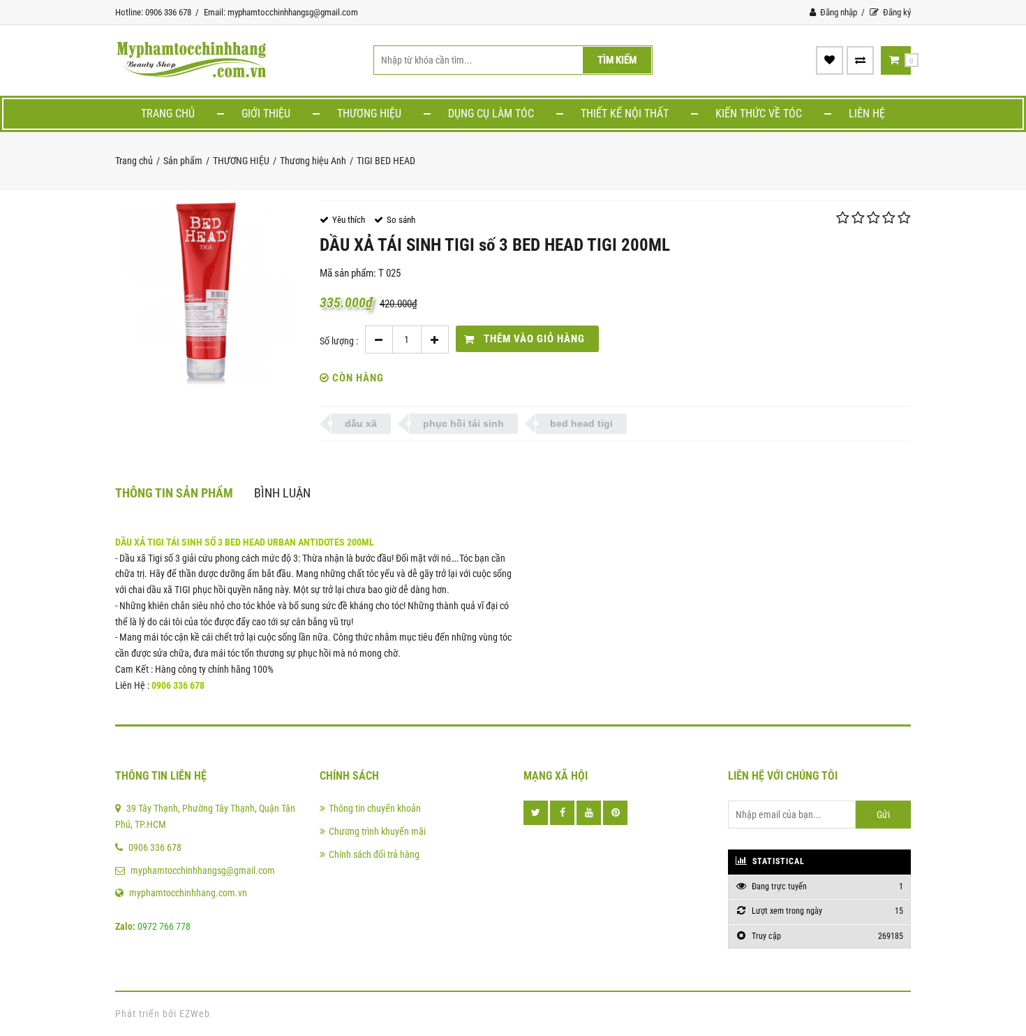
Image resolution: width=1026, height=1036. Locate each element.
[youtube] (589, 813)
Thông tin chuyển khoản (375, 808)
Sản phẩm (182, 160)
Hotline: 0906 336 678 (153, 12)
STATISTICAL (777, 861)
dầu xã (361, 423)
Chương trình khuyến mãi (377, 831)
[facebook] (562, 813)
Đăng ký (896, 12)
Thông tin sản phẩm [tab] (174, 493)
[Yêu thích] (829, 60)
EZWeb (194, 1013)
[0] (894, 60)
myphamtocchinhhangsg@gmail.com (203, 870)
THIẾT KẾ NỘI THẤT (625, 113)
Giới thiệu (265, 113)
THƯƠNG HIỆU (369, 113)
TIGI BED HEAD (386, 160)
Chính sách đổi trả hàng (374, 854)
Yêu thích (348, 219)
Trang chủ (168, 113)
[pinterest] (615, 813)
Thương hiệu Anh (313, 160)
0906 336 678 (154, 847)
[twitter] (535, 813)
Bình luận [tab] (282, 493)
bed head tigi (581, 423)
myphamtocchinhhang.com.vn (188, 892)
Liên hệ (867, 113)
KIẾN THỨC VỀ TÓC (758, 113)
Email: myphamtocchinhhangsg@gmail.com (281, 12)
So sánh (401, 219)
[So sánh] (860, 60)
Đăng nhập (837, 12)
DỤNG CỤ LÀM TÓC (491, 113)
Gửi (883, 814)
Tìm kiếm (617, 60)
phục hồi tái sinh (463, 423)
